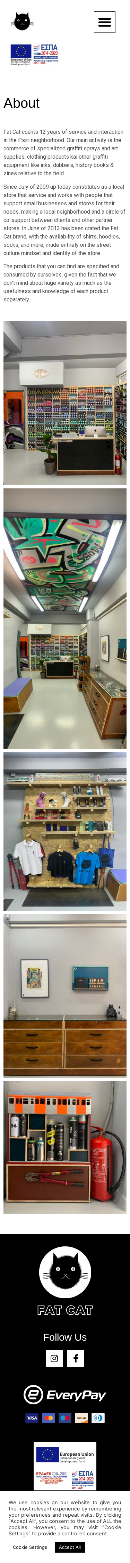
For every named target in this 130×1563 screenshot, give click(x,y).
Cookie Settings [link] (30, 1547)
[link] (22, 22)
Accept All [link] (70, 1547)
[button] (104, 22)
